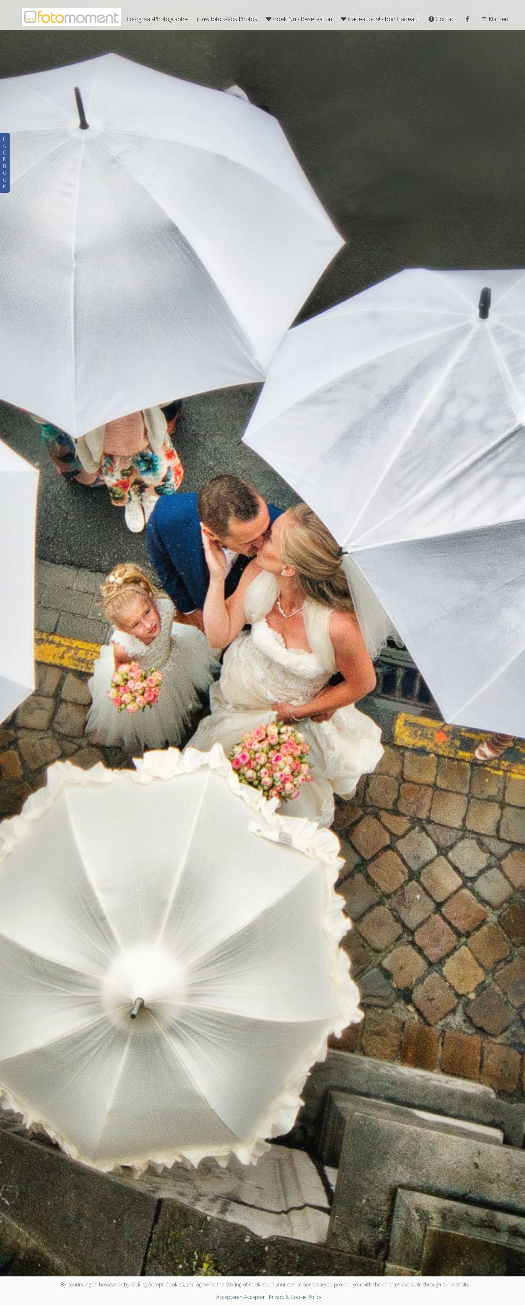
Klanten (498, 19)
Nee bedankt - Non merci (262, 1213)
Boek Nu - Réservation (302, 19)
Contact (446, 19)
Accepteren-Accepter (240, 1297)
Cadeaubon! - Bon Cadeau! (383, 19)
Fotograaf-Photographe (157, 19)
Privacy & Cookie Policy (295, 1297)
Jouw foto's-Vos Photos (226, 19)
